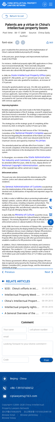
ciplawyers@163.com (23, 396)
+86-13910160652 (22, 388)
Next (47, 272)
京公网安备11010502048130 (37, 411)
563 (51, 42)
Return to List (17, 16)
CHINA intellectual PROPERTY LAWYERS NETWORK (22, 4)
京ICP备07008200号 (11, 411)
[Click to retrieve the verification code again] (23, 359)
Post (46, 360)
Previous (10, 272)
